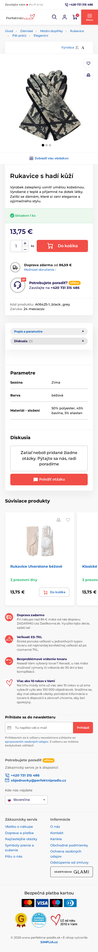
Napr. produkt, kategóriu (37, 42)
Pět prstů (19, 35)
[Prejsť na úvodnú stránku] (20, 17)
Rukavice (77, 31)
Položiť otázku (51, 479)
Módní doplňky (51, 31)
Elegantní (41, 35)
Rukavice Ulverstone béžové (36, 566)
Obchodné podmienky (69, 845)
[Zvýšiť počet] (25, 243)
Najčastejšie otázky (21, 839)
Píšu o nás (13, 856)
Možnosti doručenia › (40, 269)
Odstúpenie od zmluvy (69, 862)
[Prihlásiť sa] (65, 17)
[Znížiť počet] (25, 249)
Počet (16, 246)
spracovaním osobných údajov (26, 741)
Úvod (9, 31)
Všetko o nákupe (19, 826)
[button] (55, 17)
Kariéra (56, 839)
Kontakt (56, 833)
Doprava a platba (19, 833)
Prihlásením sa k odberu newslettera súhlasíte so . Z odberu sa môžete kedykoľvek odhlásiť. (42, 741)
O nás (55, 826)
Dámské (26, 31)
